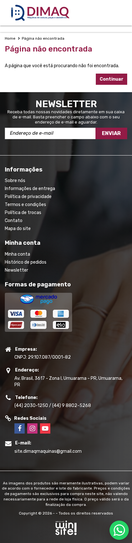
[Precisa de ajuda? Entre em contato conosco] (119, 530)
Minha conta (17, 254)
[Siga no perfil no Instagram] (32, 428)
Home (10, 38)
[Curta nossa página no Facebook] (19, 428)
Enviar (111, 133)
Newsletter (16, 270)
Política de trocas (23, 212)
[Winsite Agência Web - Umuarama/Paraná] (66, 531)
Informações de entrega (30, 188)
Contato (13, 220)
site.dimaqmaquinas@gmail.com (48, 451)
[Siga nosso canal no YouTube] (45, 428)
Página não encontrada (43, 38)
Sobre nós (15, 180)
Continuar (111, 79)
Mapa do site (18, 228)
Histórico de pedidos (25, 262)
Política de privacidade (28, 196)
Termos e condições (25, 204)
